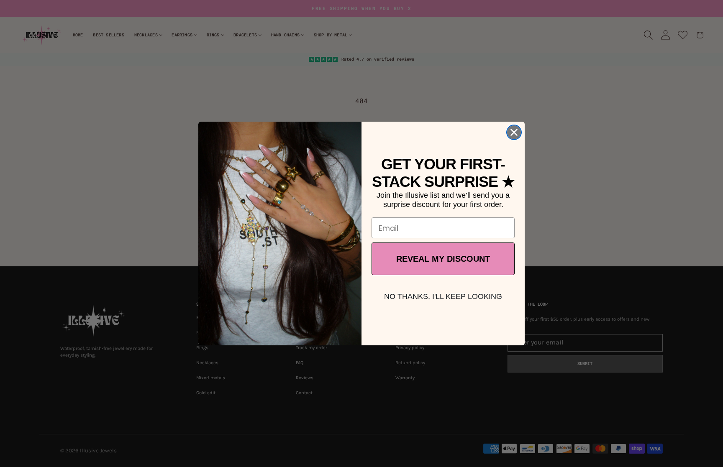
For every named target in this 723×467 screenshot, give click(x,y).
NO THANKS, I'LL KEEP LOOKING (443, 296)
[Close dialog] (514, 132)
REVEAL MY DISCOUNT (443, 258)
